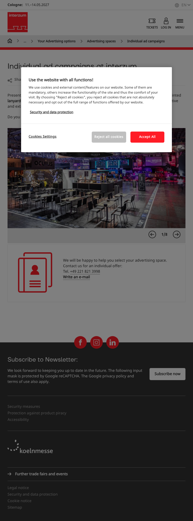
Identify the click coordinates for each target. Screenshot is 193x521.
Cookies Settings (43, 136)
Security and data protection (51, 112)
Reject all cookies (108, 137)
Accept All (147, 137)
